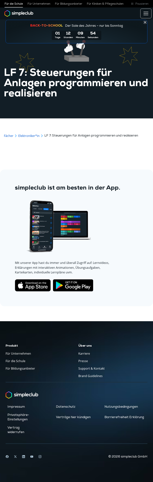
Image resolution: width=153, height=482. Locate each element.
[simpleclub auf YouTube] (32, 457)
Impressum (16, 407)
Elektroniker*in (29, 136)
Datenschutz (65, 407)
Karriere (84, 353)
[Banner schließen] (145, 22)
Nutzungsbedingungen (121, 407)
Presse (83, 361)
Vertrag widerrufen (15, 430)
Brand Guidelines (90, 376)
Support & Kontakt (91, 368)
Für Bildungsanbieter (68, 3)
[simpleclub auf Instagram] (40, 457)
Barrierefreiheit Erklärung (124, 417)
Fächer (8, 136)
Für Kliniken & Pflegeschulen (105, 3)
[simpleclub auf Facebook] (7, 457)
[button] (139, 3)
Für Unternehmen (38, 3)
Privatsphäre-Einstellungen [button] (18, 417)
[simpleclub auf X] (15, 457)
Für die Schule (13, 3)
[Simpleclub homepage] (18, 13)
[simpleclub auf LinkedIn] (23, 457)
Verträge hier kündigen (73, 417)
